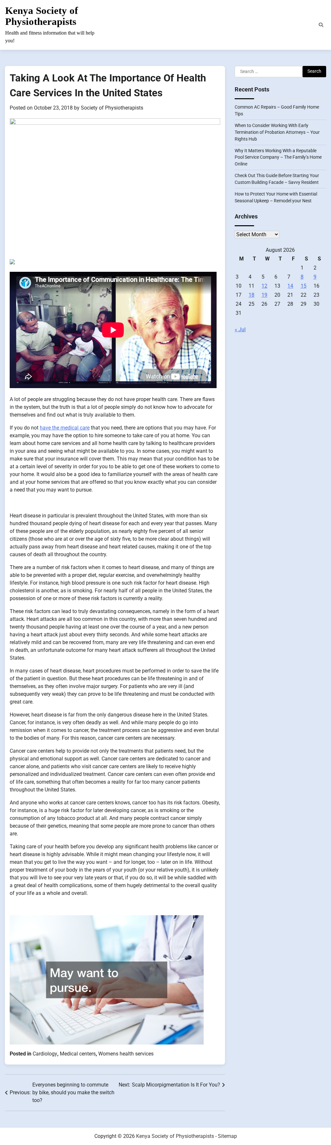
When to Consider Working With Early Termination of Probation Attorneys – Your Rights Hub (277, 132)
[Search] (321, 25)
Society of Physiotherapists (112, 108)
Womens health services (126, 1054)
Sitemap (227, 1136)
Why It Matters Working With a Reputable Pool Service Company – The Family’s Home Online (278, 157)
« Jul (240, 329)
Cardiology (45, 1054)
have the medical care (65, 428)
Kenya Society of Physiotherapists (41, 16)
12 (264, 286)
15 (303, 286)
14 (290, 286)
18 (251, 295)
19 (264, 295)
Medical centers (78, 1054)
